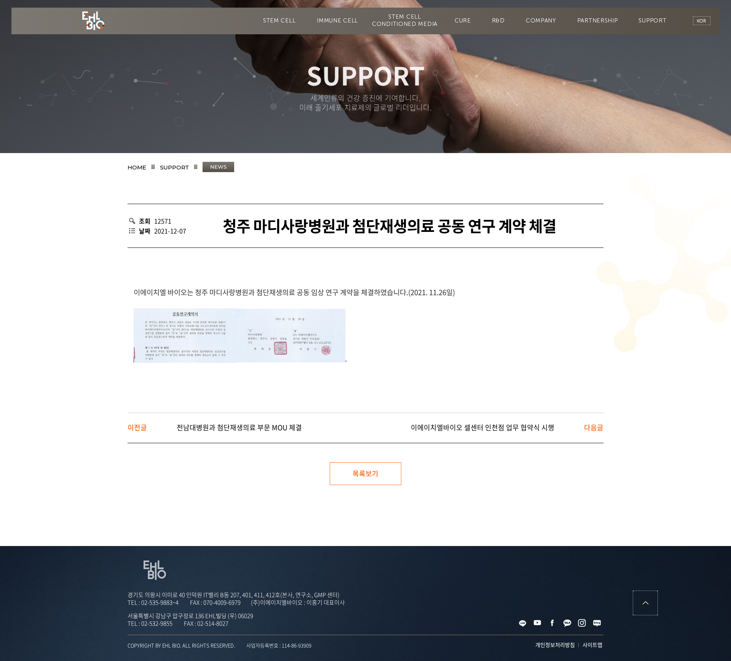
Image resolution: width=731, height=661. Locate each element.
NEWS (539, 143)
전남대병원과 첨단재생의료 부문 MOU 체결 (239, 427)
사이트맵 (592, 644)
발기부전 (345, 56)
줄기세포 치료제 (295, 85)
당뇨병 (300, 56)
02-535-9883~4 (160, 602)
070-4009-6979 (222, 602)
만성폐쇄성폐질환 (494, 56)
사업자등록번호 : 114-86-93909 (278, 645)
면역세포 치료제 (361, 85)
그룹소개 (436, 114)
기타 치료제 (420, 85)
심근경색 (435, 56)
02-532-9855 (156, 623)
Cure (131, 56)
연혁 (338, 114)
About (298, 114)
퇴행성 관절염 (248, 56)
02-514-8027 (212, 623)
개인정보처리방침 (555, 644)
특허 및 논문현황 (481, 85)
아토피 (609, 56)
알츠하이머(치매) (184, 56)
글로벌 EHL (487, 114)
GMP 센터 (238, 85)
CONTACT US (641, 143)
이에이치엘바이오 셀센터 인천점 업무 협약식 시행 (482, 427)
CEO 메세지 (384, 114)
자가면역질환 (558, 56)
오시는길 (538, 114)
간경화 (390, 56)
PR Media (585, 143)
